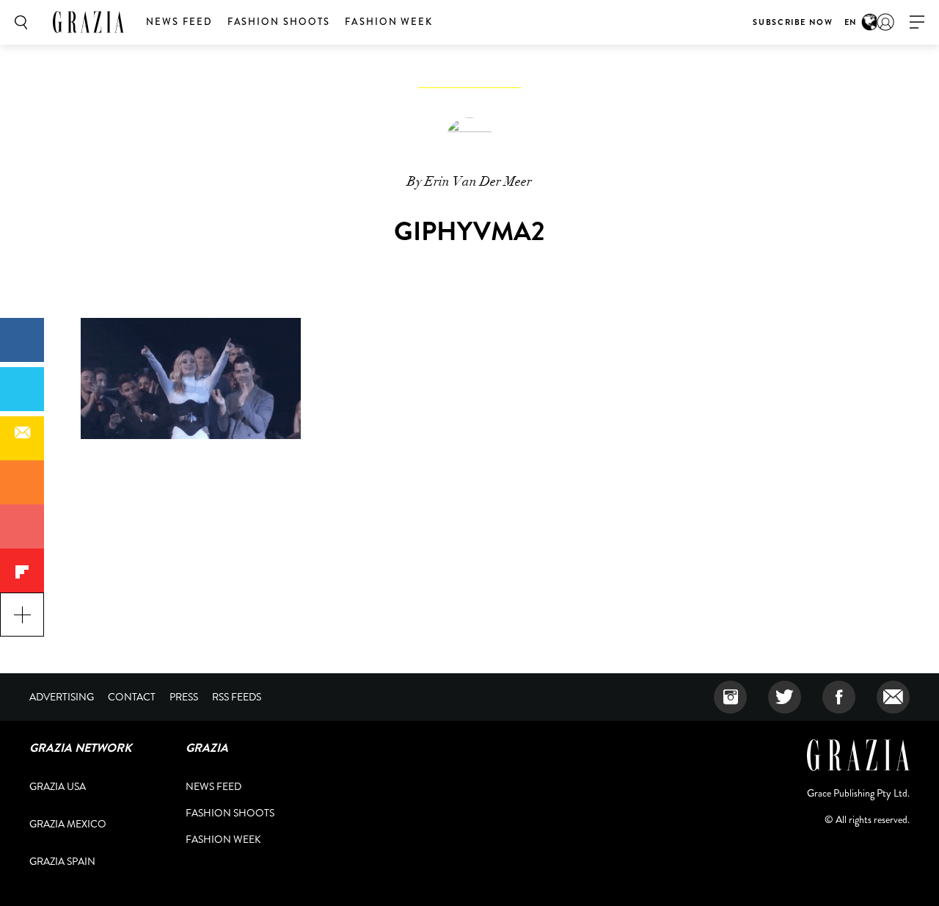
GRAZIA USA (57, 786)
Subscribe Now (793, 22)
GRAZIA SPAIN (62, 861)
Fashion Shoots (278, 22)
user (885, 22)
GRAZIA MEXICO (67, 823)
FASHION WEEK (389, 22)
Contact (132, 696)
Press (183, 696)
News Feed (179, 22)
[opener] (917, 22)
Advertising (61, 696)
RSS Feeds (236, 696)
